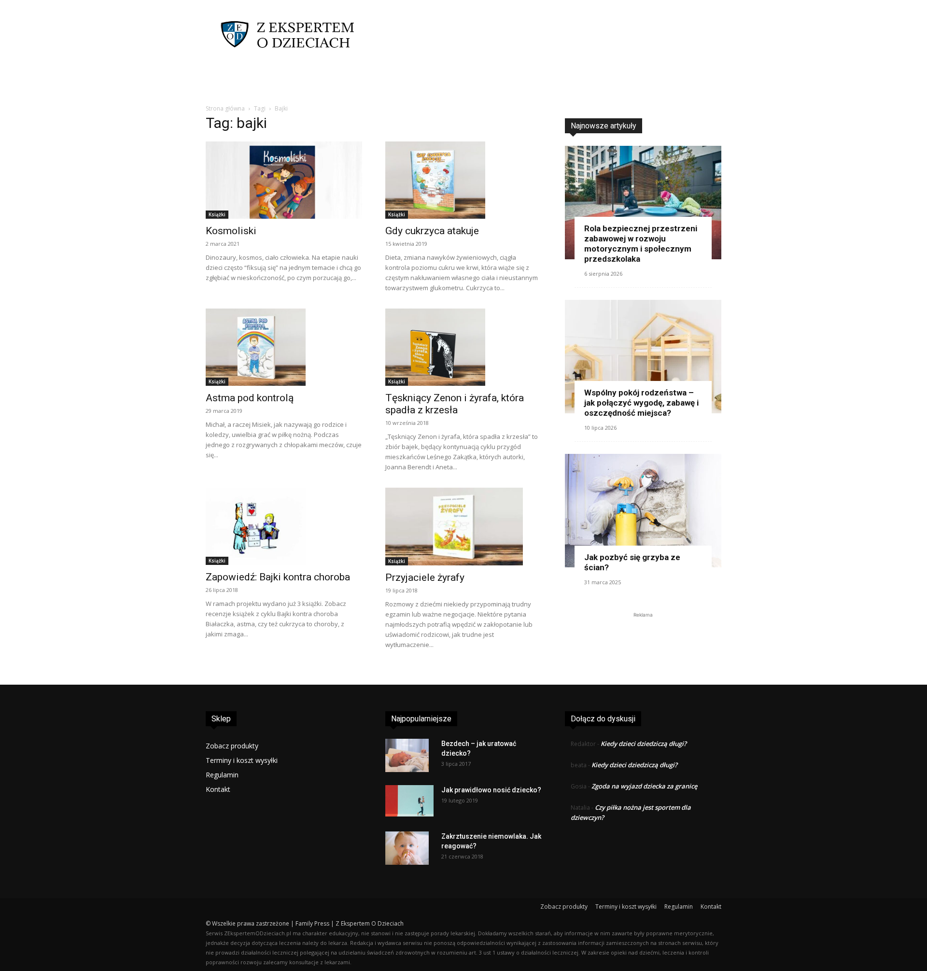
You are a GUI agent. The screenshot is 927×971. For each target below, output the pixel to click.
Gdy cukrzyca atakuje (432, 231)
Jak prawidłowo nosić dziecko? (491, 790)
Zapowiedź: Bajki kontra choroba (278, 577)
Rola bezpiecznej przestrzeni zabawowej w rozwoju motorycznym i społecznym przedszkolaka (640, 244)
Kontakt (218, 789)
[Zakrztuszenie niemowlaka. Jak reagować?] (407, 848)
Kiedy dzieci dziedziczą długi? (644, 743)
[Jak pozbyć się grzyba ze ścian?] (643, 510)
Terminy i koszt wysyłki (242, 760)
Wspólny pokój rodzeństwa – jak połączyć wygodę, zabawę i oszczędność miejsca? (641, 403)
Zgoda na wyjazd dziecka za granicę (644, 786)
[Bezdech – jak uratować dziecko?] (407, 756)
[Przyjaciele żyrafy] (463, 526)
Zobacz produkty (232, 745)
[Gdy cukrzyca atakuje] (463, 180)
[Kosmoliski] (284, 180)
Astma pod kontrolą (250, 398)
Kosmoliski (231, 231)
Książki (217, 214)
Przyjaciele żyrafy (424, 577)
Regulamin (222, 774)
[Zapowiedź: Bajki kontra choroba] (284, 526)
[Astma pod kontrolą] (284, 347)
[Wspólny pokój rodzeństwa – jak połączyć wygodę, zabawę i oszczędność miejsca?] (643, 356)
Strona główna (225, 108)
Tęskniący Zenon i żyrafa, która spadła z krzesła (454, 404)
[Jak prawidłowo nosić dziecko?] (409, 800)
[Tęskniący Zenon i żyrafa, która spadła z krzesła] (463, 347)
